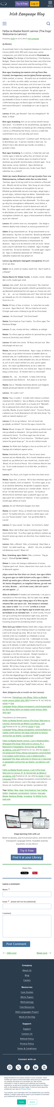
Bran (16, 790)
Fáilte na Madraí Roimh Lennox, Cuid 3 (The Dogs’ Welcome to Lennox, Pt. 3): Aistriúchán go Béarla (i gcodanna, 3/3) (24, 773)
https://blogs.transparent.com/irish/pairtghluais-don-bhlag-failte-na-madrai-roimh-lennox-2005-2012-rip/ (27, 709)
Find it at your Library (27, 857)
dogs (21, 790)
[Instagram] (10, 1067)
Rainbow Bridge (16, 796)
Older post (11, 953)
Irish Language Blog (27, 14)
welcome (6, 799)
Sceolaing (28, 796)
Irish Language (33, 39)
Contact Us (27, 1034)
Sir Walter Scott (40, 796)
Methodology (27, 1002)
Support (27, 1029)
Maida (5, 796)
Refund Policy (27, 1039)
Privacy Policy (26, 1089)
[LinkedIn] (35, 1067)
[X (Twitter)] (18, 1067)
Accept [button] (21, 1102)
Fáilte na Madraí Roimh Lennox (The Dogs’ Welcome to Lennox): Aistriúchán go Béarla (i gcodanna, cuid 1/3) (26, 724)
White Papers (27, 997)
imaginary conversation (19, 793)
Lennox (33, 793)
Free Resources (27, 1007)
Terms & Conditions (27, 1049)
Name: (6, 889)
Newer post (42, 953)
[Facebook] (27, 1067)
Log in (34, 4)
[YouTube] (44, 1067)
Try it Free (22, 4)
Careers (27, 980)
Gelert (5, 793)
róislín (12, 39)
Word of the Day (27, 1017)
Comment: (7, 913)
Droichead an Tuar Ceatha (36, 790)
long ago (41, 793)
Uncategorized (9, 753)
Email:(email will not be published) (19, 901)
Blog (27, 975)
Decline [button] (32, 1102)
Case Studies (27, 992)
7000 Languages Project (27, 1012)
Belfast (10, 790)
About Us (27, 970)
